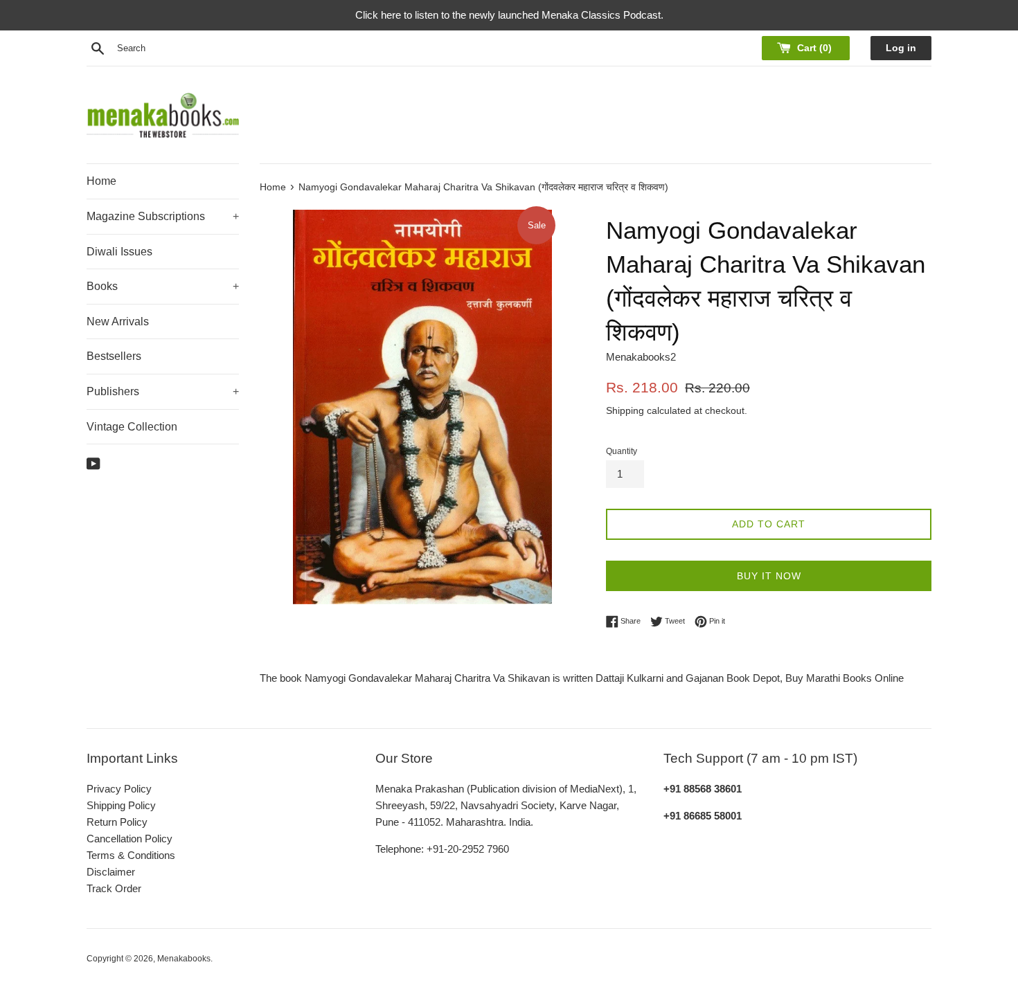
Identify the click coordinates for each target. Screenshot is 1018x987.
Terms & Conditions (131, 855)
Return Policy (117, 822)
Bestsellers (114, 356)
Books (163, 286)
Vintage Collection (132, 427)
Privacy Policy (119, 789)
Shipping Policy (121, 805)
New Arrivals (118, 321)
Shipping (625, 410)
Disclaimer (111, 872)
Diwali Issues (119, 251)
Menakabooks (184, 958)
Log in (901, 48)
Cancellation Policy (129, 838)
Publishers (163, 391)
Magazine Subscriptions (163, 216)
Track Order (114, 888)
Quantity (621, 451)
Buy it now (769, 575)
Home (101, 181)
